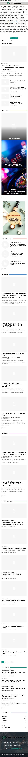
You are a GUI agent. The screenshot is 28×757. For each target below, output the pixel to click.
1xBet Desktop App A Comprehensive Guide (16, 103)
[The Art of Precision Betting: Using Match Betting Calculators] (14, 181)
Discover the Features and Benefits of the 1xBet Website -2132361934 (12, 67)
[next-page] (5, 197)
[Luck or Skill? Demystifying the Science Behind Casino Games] (14, 154)
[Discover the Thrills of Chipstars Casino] (5, 96)
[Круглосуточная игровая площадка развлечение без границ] (5, 89)
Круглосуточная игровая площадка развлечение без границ (14, 40)
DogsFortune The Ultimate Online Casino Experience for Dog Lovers (18, 245)
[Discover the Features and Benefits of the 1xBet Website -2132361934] (14, 54)
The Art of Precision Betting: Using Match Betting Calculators (14, 192)
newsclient (4, 71)
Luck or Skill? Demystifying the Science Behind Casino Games (14, 164)
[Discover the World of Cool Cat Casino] (5, 82)
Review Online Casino (14, 138)
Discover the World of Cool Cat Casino (13, 688)
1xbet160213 (4, 63)
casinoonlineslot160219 (15, 242)
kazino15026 (4, 388)
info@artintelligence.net (16, 748)
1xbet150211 (4, 649)
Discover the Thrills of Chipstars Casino (16, 95)
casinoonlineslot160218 (15, 261)
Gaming (14, 162)
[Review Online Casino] (14, 126)
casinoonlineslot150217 (7, 417)
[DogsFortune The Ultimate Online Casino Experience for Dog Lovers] (5, 245)
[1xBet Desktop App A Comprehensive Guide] (5, 103)
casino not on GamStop (12, 21)
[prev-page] (2, 197)
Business (13, 189)
